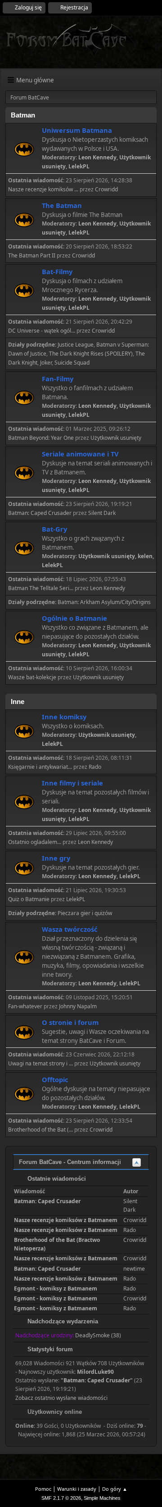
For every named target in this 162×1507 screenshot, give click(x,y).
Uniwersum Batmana (77, 130)
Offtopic (55, 1079)
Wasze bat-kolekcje (32, 677)
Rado (95, 767)
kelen (145, 556)
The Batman (62, 205)
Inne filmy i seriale (72, 782)
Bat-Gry (54, 528)
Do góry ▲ (114, 1488)
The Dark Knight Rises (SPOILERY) (91, 353)
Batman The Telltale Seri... (40, 588)
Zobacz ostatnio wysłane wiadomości (61, 1398)
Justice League (76, 344)
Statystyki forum (49, 1349)
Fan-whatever (25, 1006)
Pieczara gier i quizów (85, 913)
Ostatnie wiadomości (56, 1178)
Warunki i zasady (76, 1488)
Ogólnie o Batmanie (74, 618)
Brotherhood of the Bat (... (40, 1129)
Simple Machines (102, 1498)
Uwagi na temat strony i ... (40, 1063)
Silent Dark (102, 513)
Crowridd (106, 189)
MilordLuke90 (95, 1372)
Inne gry (56, 857)
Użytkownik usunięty (115, 438)
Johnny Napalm (78, 1006)
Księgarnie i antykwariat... (40, 767)
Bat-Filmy (57, 271)
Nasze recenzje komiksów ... (43, 189)
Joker (46, 362)
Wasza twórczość (70, 929)
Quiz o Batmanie (29, 899)
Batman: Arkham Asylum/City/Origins (104, 602)
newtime (134, 1268)
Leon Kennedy (97, 157)
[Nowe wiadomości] (24, 149)
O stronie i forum (70, 1022)
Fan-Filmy (57, 378)
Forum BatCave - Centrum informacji (70, 1162)
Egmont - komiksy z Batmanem (55, 1288)
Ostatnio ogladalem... (34, 842)
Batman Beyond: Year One (41, 438)
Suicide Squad (72, 362)
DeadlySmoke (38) (98, 1335)
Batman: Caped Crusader (40, 513)
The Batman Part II (31, 255)
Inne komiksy (64, 716)
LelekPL (79, 166)
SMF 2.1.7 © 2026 (61, 1498)
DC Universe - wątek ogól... (41, 330)
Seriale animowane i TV (80, 453)
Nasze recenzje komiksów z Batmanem (65, 1220)
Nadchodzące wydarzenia (62, 1321)
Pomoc (43, 1488)
